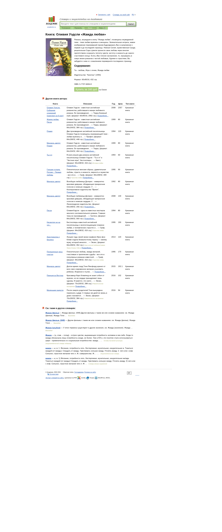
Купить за (86, 89)
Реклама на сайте (90, 372)
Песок (49, 210)
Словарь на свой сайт (121, 15)
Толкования (66, 28)
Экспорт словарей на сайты (54, 378)
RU (133, 15)
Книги (90, 28)
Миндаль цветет (53, 181)
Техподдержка (79, 372)
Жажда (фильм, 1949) (55, 320)
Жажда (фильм (52, 313)
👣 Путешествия (52, 374)
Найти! (131, 24)
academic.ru (51, 27)
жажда (48, 348)
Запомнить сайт (104, 15)
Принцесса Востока (55, 275)
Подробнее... (102, 116)
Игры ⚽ (102, 28)
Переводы (78, 28)
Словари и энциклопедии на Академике (81, 19)
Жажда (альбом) (52, 328)
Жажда (48, 335)
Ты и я (49, 155)
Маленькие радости (55, 290)
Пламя (49, 131)
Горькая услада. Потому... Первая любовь (54, 172)
